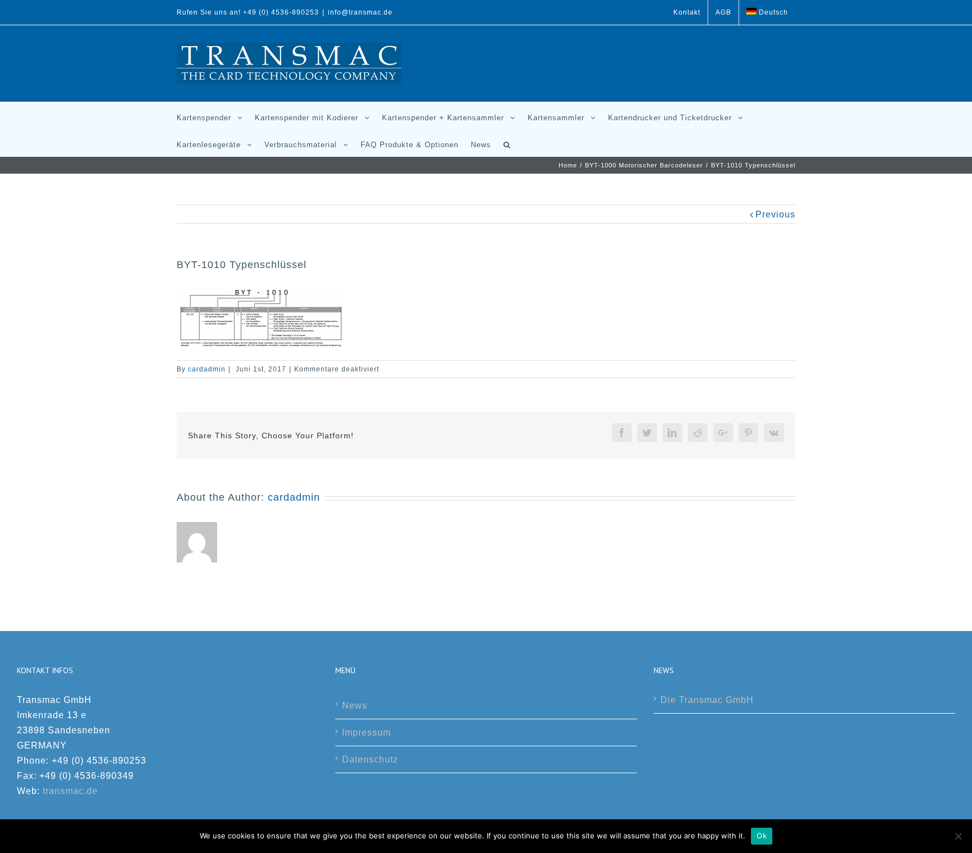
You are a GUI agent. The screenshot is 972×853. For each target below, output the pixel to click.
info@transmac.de (360, 12)
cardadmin (207, 369)
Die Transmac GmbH (707, 700)
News (354, 705)
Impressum (366, 732)
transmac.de (70, 791)
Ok (762, 835)
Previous (775, 214)
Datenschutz (370, 759)
